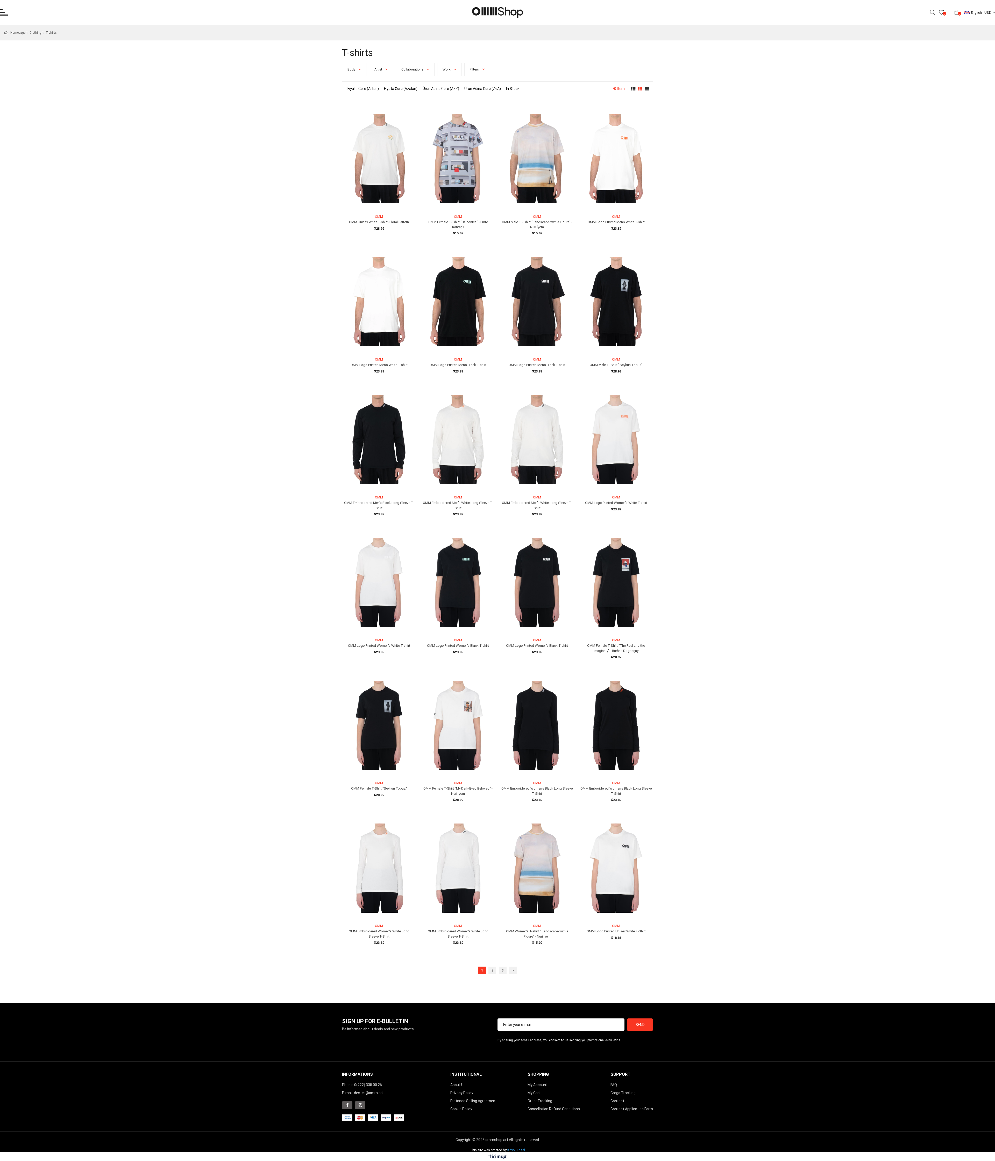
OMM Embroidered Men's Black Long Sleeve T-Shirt (379, 505)
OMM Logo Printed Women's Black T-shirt (458, 646)
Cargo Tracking (623, 1093)
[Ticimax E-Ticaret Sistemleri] (497, 1157)
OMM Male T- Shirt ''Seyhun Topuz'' (616, 365)
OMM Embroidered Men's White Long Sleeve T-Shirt (458, 505)
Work (447, 69)
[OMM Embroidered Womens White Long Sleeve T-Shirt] (379, 868)
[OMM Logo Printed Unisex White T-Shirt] (616, 868)
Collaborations (412, 69)
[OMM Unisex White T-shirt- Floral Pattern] (379, 158)
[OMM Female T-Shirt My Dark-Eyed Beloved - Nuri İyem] (458, 725)
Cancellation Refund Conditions (554, 1109)
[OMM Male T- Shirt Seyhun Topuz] (616, 301)
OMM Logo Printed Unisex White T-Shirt (616, 931)
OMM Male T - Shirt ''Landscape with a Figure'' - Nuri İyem (537, 224)
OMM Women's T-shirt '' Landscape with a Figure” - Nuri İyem (537, 933)
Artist (378, 69)
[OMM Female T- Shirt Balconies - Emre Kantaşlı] (458, 158)
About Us (458, 1085)
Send (640, 1025)
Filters (475, 69)
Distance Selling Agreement (473, 1101)
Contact (617, 1101)
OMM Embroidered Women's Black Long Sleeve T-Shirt (537, 791)
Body (351, 69)
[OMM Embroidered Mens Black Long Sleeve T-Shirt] (379, 439)
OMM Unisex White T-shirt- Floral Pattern (379, 222)
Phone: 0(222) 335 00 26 (362, 1085)
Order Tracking (540, 1101)
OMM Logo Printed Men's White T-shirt (616, 222)
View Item (384, 202)
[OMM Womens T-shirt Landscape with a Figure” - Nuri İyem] (537, 868)
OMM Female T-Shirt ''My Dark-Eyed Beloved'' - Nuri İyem (458, 791)
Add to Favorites (373, 202)
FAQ (613, 1085)
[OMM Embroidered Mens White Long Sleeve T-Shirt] (458, 439)
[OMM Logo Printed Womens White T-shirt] (616, 439)
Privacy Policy (461, 1093)
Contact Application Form (631, 1109)
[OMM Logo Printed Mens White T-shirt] (616, 158)
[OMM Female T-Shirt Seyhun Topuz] (379, 725)
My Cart (534, 1093)
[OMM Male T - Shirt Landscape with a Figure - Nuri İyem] (537, 158)
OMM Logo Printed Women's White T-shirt (616, 503)
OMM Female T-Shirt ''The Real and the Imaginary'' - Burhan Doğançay (616, 648)
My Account (538, 1085)
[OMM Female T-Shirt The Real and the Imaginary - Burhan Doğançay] (616, 582)
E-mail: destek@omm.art (362, 1093)
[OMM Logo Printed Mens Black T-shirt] (458, 301)
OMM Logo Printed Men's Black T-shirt (458, 365)
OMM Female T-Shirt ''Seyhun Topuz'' (379, 788)
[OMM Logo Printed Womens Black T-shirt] (458, 582)
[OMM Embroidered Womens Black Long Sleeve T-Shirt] (537, 725)
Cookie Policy (461, 1109)
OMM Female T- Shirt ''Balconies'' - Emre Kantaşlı (458, 224)
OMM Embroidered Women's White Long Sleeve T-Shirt (379, 933)
